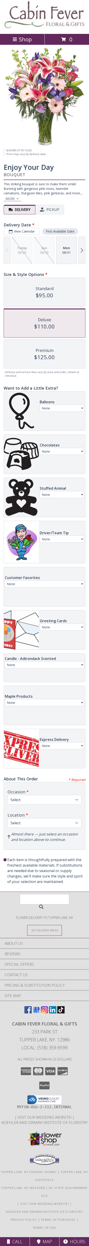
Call (16, 1241)
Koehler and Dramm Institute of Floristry (44, 1122)
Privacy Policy (24, 1220)
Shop (25, 39)
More (10, 198)
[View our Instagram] (44, 1012)
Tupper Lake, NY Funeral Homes (29, 1172)
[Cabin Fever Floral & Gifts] (44, 27)
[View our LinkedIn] (52, 1012)
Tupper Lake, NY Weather (23, 1188)
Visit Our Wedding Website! (45, 1117)
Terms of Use (44, 1228)
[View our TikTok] (61, 1012)
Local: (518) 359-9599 (44, 1048)
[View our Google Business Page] (36, 1012)
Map (46, 1241)
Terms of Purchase (58, 1220)
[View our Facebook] (28, 1012)
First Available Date (60, 231)
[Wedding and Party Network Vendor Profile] (44, 1164)
